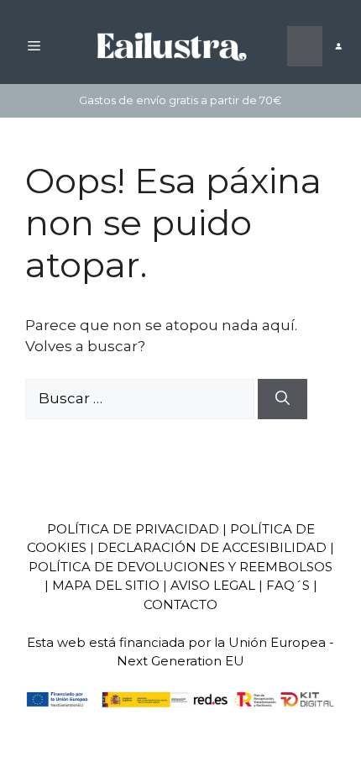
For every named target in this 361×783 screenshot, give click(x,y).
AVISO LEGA (209, 585)
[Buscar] (282, 399)
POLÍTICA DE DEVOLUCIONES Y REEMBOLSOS (180, 567)
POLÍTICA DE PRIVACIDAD (133, 529)
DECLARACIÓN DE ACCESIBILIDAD (212, 547)
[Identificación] (337, 46)
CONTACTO (180, 604)
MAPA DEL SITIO (106, 585)
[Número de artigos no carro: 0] (304, 46)
